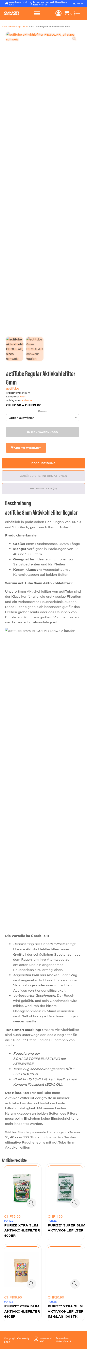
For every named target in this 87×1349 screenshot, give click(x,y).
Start (4, 26)
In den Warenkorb (42, 432)
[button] (74, 38)
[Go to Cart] (68, 13)
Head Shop (15, 26)
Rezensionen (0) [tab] (43, 488)
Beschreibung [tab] (43, 463)
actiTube (12, 388)
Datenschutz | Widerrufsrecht (63, 1340)
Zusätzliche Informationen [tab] (43, 476)
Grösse (42, 411)
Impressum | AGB (45, 1340)
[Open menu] (37, 13)
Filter (25, 26)
